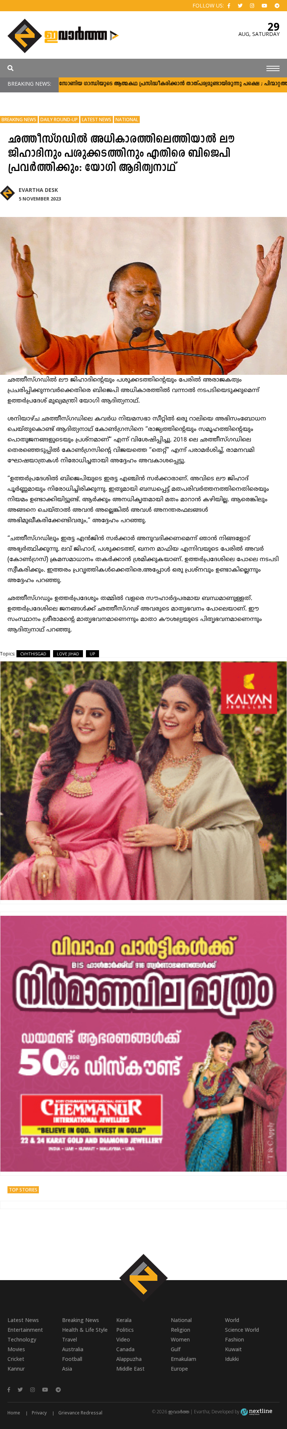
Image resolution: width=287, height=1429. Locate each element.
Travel (69, 1339)
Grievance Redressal (80, 1413)
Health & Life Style (85, 1329)
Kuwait (233, 1349)
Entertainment (25, 1329)
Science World (242, 1329)
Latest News (96, 119)
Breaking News (18, 119)
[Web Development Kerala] (256, 1411)
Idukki (232, 1358)
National (126, 119)
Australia (72, 1349)
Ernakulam (183, 1358)
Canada (125, 1349)
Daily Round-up (59, 119)
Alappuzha (129, 1358)
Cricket (15, 1358)
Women (180, 1339)
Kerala (124, 1320)
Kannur (16, 1368)
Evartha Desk (38, 189)
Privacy (39, 1413)
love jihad (68, 654)
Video (123, 1339)
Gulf (175, 1349)
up (92, 654)
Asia (67, 1368)
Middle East (130, 1368)
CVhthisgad (33, 654)
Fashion (234, 1339)
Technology (21, 1339)
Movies (16, 1349)
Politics (125, 1329)
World (232, 1320)
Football (72, 1358)
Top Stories (23, 1190)
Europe (179, 1368)
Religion (180, 1329)
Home (13, 1413)
